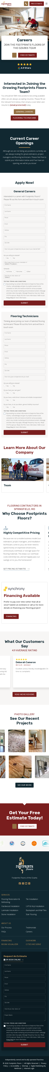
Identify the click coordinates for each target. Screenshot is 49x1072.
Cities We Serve (33, 944)
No (14, 258)
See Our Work (25, 785)
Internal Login (29, 1068)
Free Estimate (36, 4)
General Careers (24, 111)
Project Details (8, 1015)
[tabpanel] (22, 475)
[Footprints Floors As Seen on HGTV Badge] (43, 843)
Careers (29, 931)
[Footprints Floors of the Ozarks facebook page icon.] (20, 883)
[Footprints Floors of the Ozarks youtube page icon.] (26, 883)
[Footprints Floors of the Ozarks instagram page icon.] (23, 883)
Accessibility (15, 1066)
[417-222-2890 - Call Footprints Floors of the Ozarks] (26, 3)
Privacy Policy (9, 298)
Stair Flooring (31, 914)
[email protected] (18, 105)
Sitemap (25, 1066)
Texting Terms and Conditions (15, 281)
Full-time (9, 271)
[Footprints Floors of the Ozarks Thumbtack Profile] (30, 843)
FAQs (3, 931)
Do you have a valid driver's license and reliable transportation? (23, 397)
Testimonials (31, 927)
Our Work (31, 940)
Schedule (6, 269)
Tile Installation (32, 899)
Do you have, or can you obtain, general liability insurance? (21, 404)
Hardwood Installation (10, 906)
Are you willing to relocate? (12, 255)
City (6, 236)
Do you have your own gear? (12, 390)
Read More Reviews (24, 694)
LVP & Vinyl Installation (35, 906)
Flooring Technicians (24, 118)
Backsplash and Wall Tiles (36, 910)
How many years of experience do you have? (17, 377)
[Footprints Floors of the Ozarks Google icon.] (29, 883)
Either (29, 271)
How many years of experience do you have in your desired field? (22, 249)
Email (6, 224)
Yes (7, 258)
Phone (6, 217)
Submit (24, 303)
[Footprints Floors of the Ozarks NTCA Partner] (8, 843)
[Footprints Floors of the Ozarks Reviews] (24, 64)
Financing (11, 616)
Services (5, 895)
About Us (6, 923)
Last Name (8, 211)
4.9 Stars (26, 68)
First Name (8, 205)
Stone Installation (8, 914)
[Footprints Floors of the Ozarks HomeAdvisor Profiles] (19, 843)
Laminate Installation (9, 910)
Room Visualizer (9, 944)
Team (7, 485)
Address (7, 230)
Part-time (19, 271)
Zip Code (7, 242)
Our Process (6, 927)
